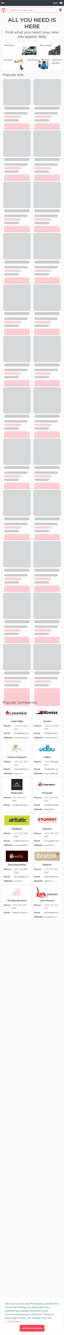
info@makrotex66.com (21, 805)
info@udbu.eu (51, 769)
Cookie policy (13, 1321)
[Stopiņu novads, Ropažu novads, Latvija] (60, 10)
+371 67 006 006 (21, 835)
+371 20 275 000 (51, 835)
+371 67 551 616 (51, 871)
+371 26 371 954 (19, 799)
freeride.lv (49, 809)
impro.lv (18, 773)
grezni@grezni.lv (22, 876)
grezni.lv (18, 881)
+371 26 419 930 (19, 907)
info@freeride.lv (52, 805)
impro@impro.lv (22, 769)
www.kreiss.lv (51, 737)
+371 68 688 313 (51, 763)
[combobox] (2, 3)
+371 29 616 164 (21, 727)
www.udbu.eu (51, 773)
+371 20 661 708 (21, 871)
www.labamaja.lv (22, 737)
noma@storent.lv (52, 840)
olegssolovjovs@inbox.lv (21, 912)
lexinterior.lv (50, 916)
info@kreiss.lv (51, 733)
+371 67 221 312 (21, 763)
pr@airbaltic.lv (21, 840)
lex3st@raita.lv (51, 912)
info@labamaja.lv (22, 733)
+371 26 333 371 (51, 799)
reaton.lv (48, 881)
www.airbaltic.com (22, 845)
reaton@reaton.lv (52, 876)
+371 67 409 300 (51, 727)
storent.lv (49, 845)
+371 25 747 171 (51, 907)
